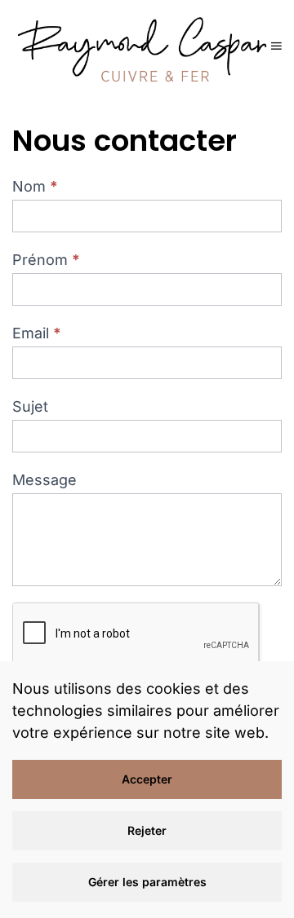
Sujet (30, 406)
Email (36, 333)
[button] (276, 45)
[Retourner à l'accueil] (141, 45)
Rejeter (147, 830)
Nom (35, 186)
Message (44, 479)
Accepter (147, 779)
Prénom (46, 259)
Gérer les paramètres (147, 882)
